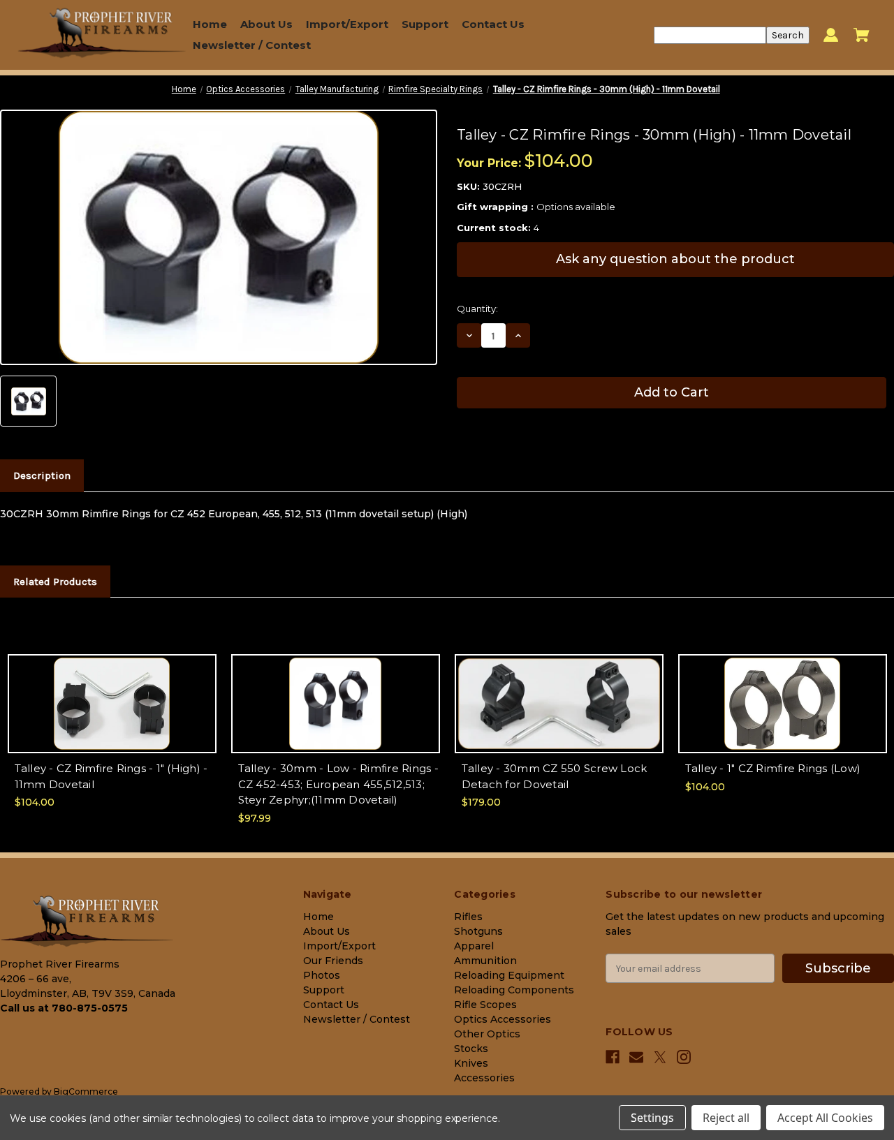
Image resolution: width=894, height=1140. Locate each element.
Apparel (474, 946)
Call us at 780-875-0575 (64, 1008)
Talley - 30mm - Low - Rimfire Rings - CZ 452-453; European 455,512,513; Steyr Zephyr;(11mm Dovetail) (338, 784)
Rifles (468, 916)
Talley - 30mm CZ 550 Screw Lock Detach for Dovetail (554, 776)
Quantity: (477, 308)
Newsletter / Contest (252, 45)
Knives (471, 1063)
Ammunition (485, 960)
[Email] (636, 1057)
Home (210, 24)
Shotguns (478, 931)
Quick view (112, 691)
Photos (321, 975)
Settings (652, 1117)
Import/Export (347, 24)
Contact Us (493, 24)
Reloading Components (514, 990)
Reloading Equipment (509, 975)
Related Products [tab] (55, 581)
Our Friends (333, 960)
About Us (266, 24)
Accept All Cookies (825, 1117)
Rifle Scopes (485, 1004)
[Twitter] (660, 1057)
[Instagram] (684, 1057)
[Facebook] (613, 1057)
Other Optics (487, 1034)
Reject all (726, 1117)
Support (425, 24)
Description (42, 475)
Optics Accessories (502, 1019)
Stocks (471, 1048)
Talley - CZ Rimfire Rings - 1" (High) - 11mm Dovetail (111, 776)
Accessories (484, 1078)
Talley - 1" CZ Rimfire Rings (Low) (773, 768)
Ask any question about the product (675, 259)
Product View (112, 716)
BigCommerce (86, 1091)
